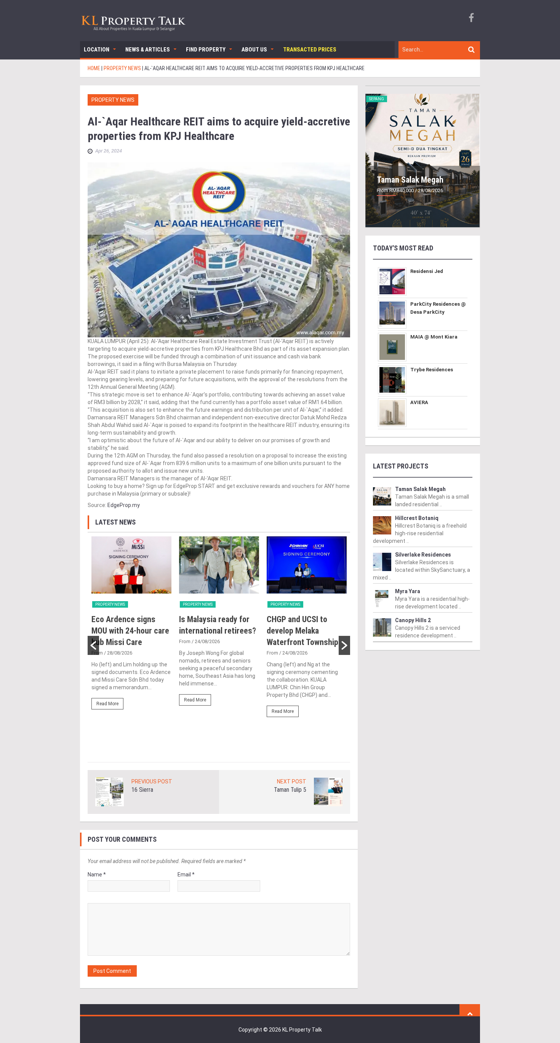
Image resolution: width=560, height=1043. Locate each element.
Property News (112, 100)
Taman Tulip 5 (290, 789)
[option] (131, 626)
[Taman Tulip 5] (328, 792)
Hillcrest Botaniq (416, 518)
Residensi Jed (426, 271)
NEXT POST (291, 781)
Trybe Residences (431, 369)
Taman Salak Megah (410, 180)
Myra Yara (407, 591)
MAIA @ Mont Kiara (434, 337)
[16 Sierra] (109, 792)
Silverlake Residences (423, 555)
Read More (107, 703)
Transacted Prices (309, 49)
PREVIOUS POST (151, 781)
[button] (93, 645)
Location (96, 49)
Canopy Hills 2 (413, 620)
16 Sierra (142, 789)
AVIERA (419, 402)
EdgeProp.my (123, 505)
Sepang (376, 99)
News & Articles (147, 49)
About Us (254, 49)
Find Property (206, 49)
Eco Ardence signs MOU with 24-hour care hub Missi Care (130, 631)
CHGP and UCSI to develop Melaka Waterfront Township (302, 631)
